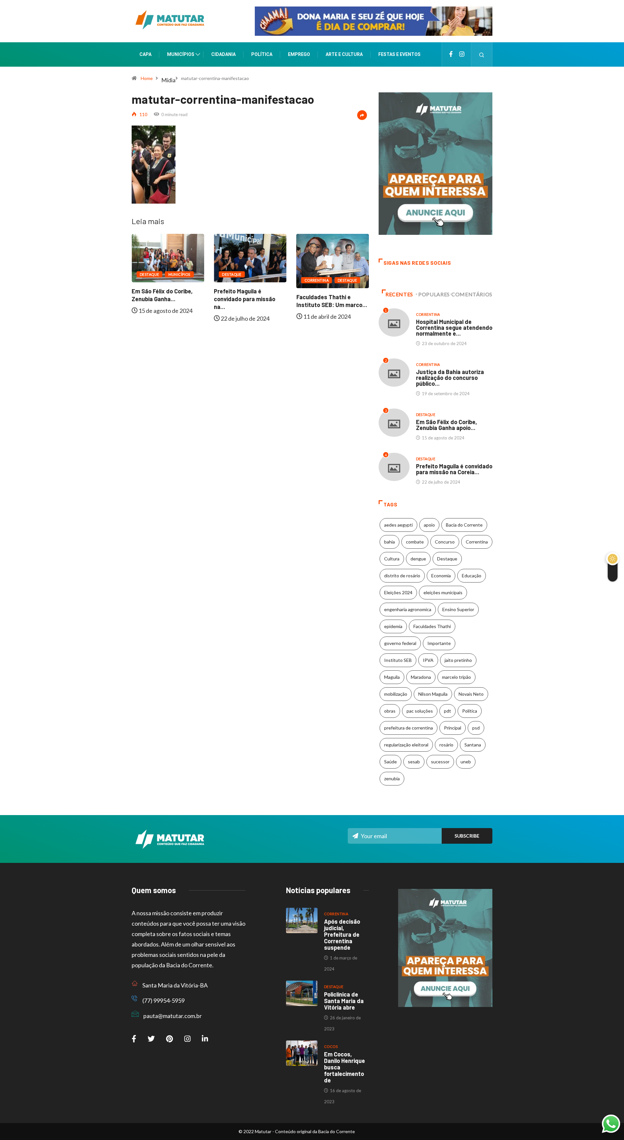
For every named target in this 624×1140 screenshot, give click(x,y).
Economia (441, 575)
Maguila (392, 677)
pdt (447, 711)
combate (415, 541)
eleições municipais (442, 592)
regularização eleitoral (406, 744)
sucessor (440, 761)
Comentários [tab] (471, 294)
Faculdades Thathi (432, 626)
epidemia (393, 626)
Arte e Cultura (344, 54)
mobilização (395, 694)
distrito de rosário (402, 575)
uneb (466, 761)
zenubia (392, 778)
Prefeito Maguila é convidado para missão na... (162, 299)
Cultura (391, 558)
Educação (471, 575)
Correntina (234, 280)
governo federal (400, 643)
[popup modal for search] (481, 54)
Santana (472, 744)
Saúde (390, 761)
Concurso (445, 541)
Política (261, 54)
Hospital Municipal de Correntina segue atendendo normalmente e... (454, 327)
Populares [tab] (434, 294)
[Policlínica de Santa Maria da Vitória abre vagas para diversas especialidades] (302, 993)
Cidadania (223, 54)
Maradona (421, 677)
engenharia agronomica (407, 609)
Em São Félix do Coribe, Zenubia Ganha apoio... (446, 424)
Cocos (331, 1046)
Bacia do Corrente (464, 525)
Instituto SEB (398, 660)
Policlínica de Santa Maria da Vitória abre (344, 1001)
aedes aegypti (398, 525)
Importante (439, 643)
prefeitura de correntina (408, 728)
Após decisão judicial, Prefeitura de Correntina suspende (342, 934)
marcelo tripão (456, 677)
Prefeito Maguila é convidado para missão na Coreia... (454, 469)
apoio (429, 525)
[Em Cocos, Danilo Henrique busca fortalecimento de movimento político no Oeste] (302, 1053)
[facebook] (451, 54)
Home (147, 78)
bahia (389, 541)
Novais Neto (471, 694)
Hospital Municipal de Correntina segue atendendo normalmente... (331, 305)
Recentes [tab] (399, 294)
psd (476, 728)
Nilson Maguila (433, 694)
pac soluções (420, 711)
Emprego (299, 54)
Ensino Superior (458, 609)
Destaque (149, 274)
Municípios (180, 54)
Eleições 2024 (398, 592)
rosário (446, 744)
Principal (452, 728)
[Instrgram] (461, 54)
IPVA (428, 660)
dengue (418, 558)
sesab (414, 761)
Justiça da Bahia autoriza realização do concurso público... (450, 377)
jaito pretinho (458, 660)
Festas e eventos (399, 54)
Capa (145, 54)
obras (390, 711)
